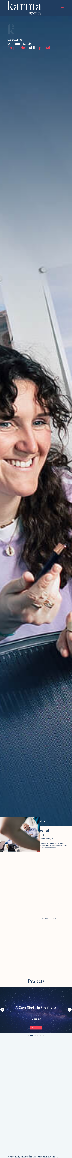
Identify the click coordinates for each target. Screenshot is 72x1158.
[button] (70, 1010)
